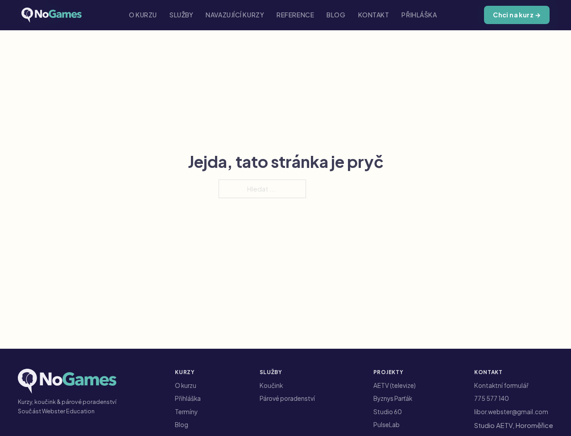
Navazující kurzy (235, 15)
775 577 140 (491, 398)
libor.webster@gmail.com (511, 412)
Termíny (186, 412)
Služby (181, 15)
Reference (295, 15)
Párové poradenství (287, 398)
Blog (336, 15)
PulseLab (386, 424)
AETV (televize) (394, 385)
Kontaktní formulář (501, 385)
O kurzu (143, 15)
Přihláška (419, 15)
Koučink (271, 385)
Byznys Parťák (392, 398)
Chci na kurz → (517, 15)
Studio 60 (387, 412)
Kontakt (373, 15)
